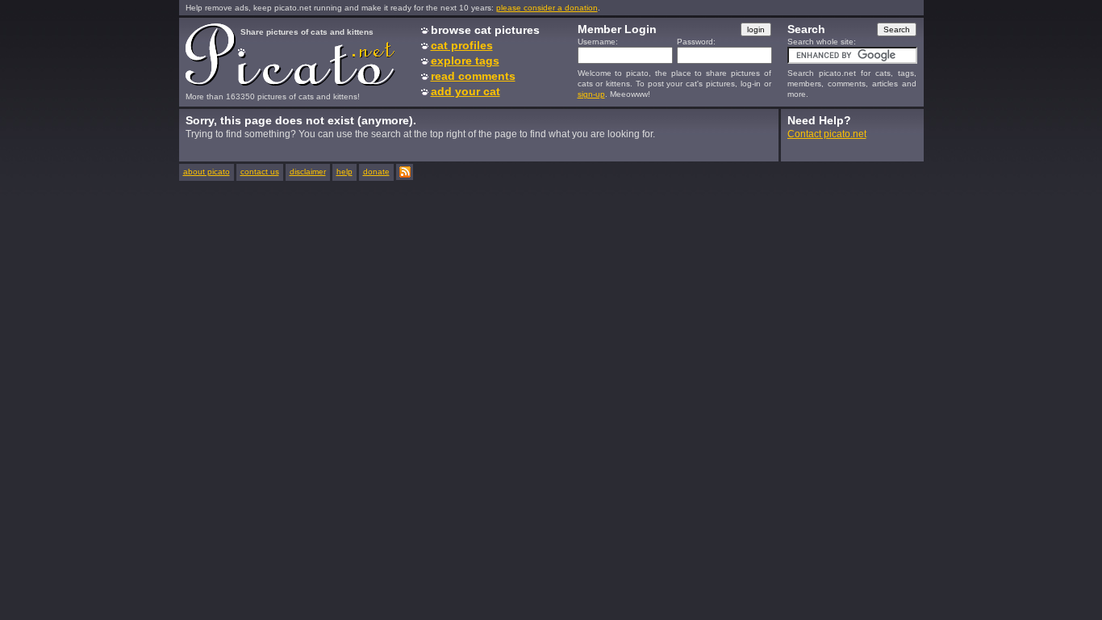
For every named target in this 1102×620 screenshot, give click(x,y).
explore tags (465, 60)
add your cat (465, 91)
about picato (206, 171)
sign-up (591, 94)
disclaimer (308, 171)
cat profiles (462, 45)
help (344, 171)
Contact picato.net (826, 134)
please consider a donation (547, 7)
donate (376, 171)
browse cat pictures (485, 29)
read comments (473, 75)
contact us (259, 171)
